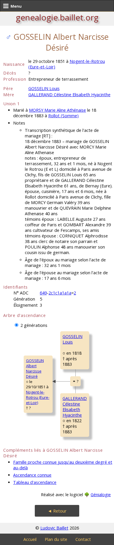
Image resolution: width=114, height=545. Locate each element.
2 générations (33, 325)
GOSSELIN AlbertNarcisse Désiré (35, 368)
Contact (83, 539)
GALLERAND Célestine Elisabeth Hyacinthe (69, 94)
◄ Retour (57, 511)
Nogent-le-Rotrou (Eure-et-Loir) (37, 397)
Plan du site (56, 539)
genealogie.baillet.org (57, 17)
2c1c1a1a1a (60, 293)
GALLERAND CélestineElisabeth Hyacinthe (75, 407)
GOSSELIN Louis (44, 88)
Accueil (30, 539)
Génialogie (101, 494)
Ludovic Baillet (54, 528)
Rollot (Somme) (63, 115)
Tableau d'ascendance (34, 482)
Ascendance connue (32, 475)
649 (43, 293)
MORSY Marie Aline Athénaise (57, 110)
